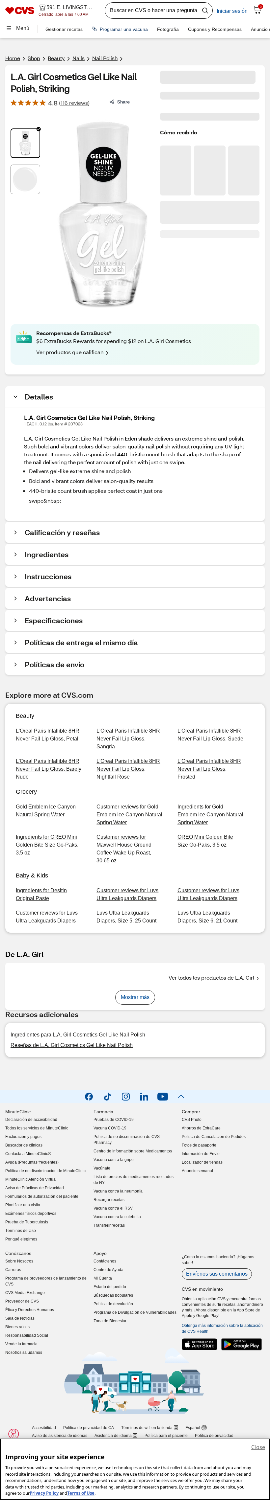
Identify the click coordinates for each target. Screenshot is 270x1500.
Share (123, 102)
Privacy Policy (44, 1493)
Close (258, 1447)
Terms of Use (80, 1493)
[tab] (25, 143)
